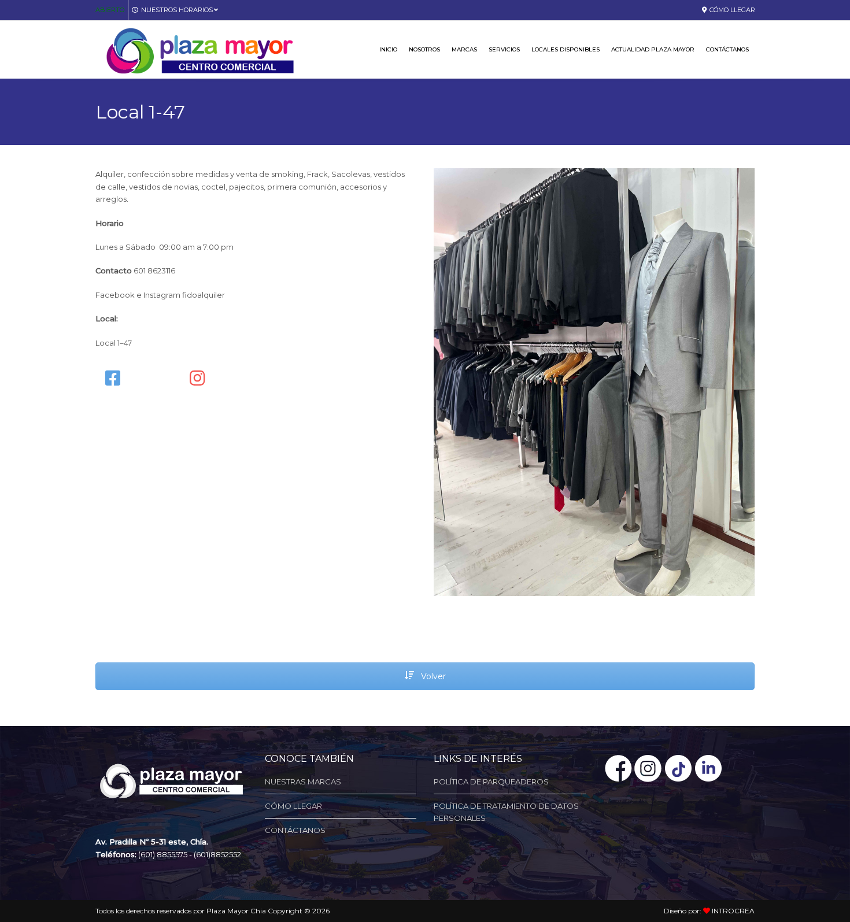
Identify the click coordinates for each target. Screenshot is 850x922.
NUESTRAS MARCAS (303, 781)
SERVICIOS (504, 49)
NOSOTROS (424, 49)
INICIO (388, 49)
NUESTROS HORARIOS (177, 10)
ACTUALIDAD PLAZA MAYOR (652, 49)
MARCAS (464, 49)
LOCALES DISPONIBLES (565, 49)
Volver (432, 676)
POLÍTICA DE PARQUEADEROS (491, 781)
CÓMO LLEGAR (732, 10)
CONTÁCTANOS (727, 49)
